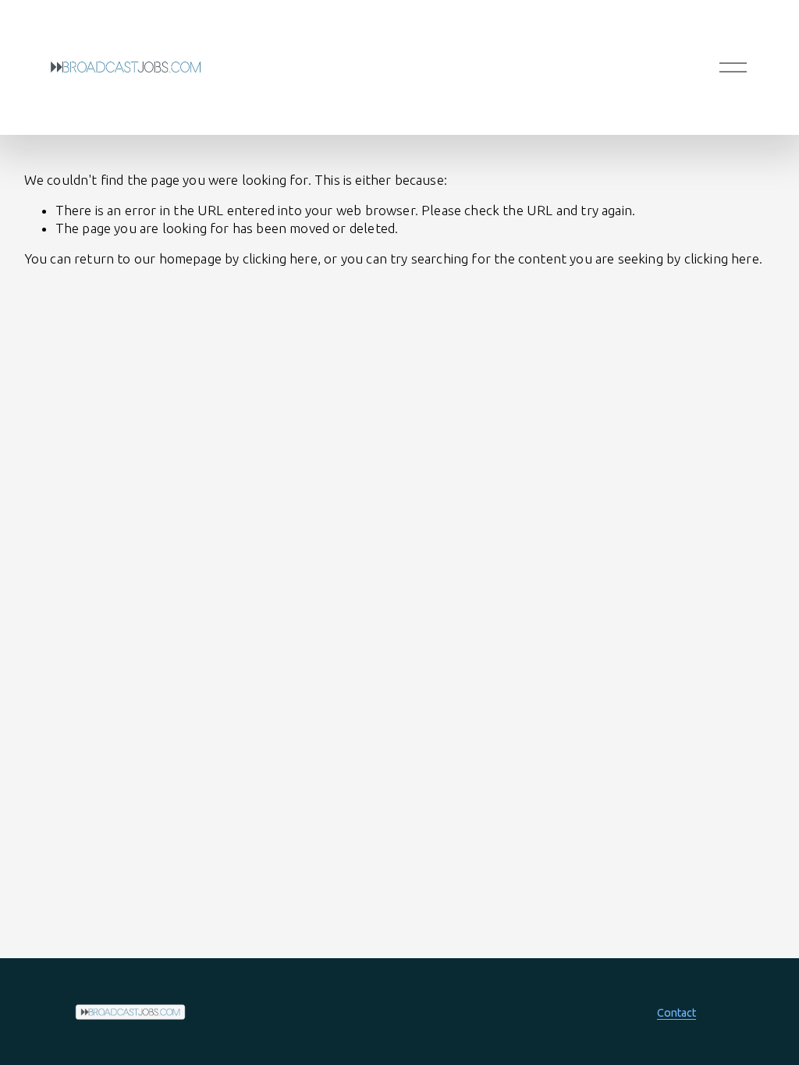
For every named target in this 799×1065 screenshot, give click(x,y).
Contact (676, 1013)
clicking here (280, 258)
